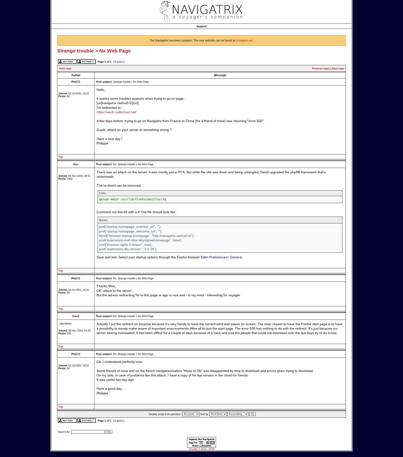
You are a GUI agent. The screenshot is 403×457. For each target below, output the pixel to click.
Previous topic (321, 68)
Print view (65, 68)
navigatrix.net (244, 40)
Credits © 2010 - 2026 (201, 449)
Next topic (338, 68)
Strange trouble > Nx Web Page (94, 50)
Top (60, 156)
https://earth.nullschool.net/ (116, 112)
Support (202, 26)
